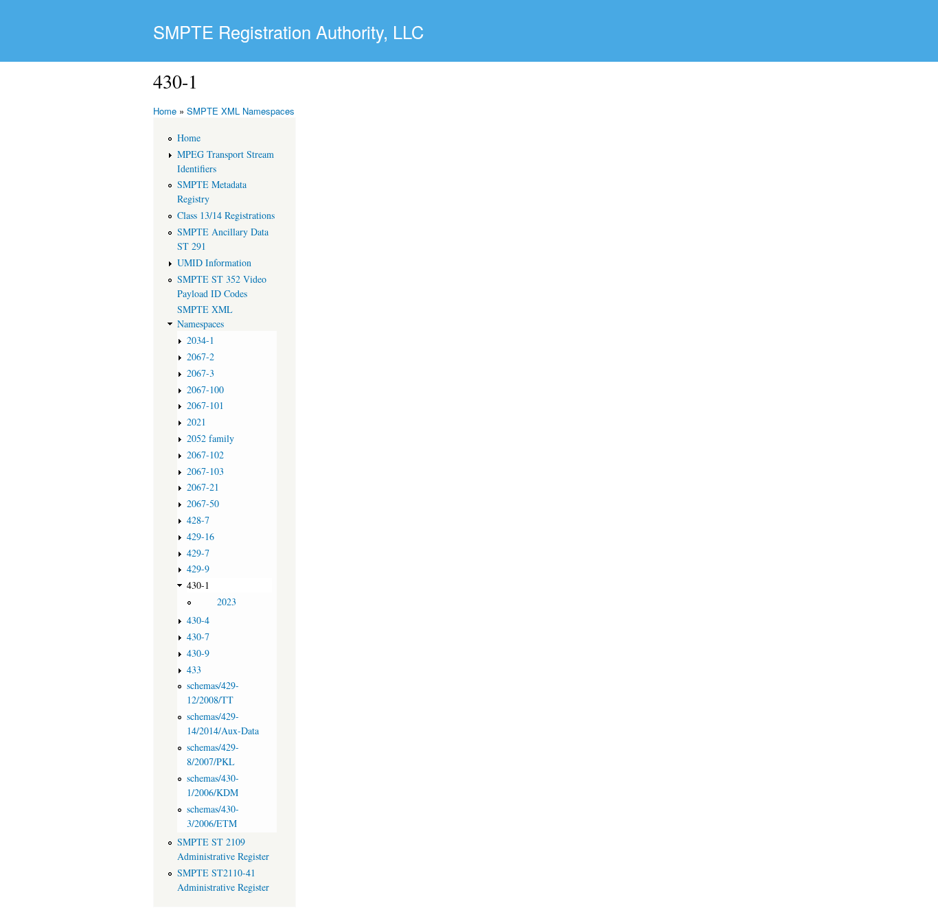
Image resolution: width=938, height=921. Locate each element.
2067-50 (203, 503)
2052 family (210, 438)
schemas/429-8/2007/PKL (213, 754)
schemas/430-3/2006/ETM (213, 816)
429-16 (200, 536)
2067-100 (205, 389)
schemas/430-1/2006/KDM (213, 785)
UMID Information (214, 262)
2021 (196, 421)
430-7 (198, 636)
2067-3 (200, 373)
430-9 (198, 653)
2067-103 (205, 471)
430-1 (198, 585)
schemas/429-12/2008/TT (213, 692)
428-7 (198, 519)
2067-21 (203, 486)
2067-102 (205, 454)
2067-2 (200, 356)
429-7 (198, 552)
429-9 (198, 568)
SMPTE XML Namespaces (241, 110)
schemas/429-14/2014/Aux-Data (223, 723)
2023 (226, 601)
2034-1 (200, 340)
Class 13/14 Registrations (226, 215)
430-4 (198, 620)
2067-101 (205, 405)
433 (194, 669)
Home (164, 110)
